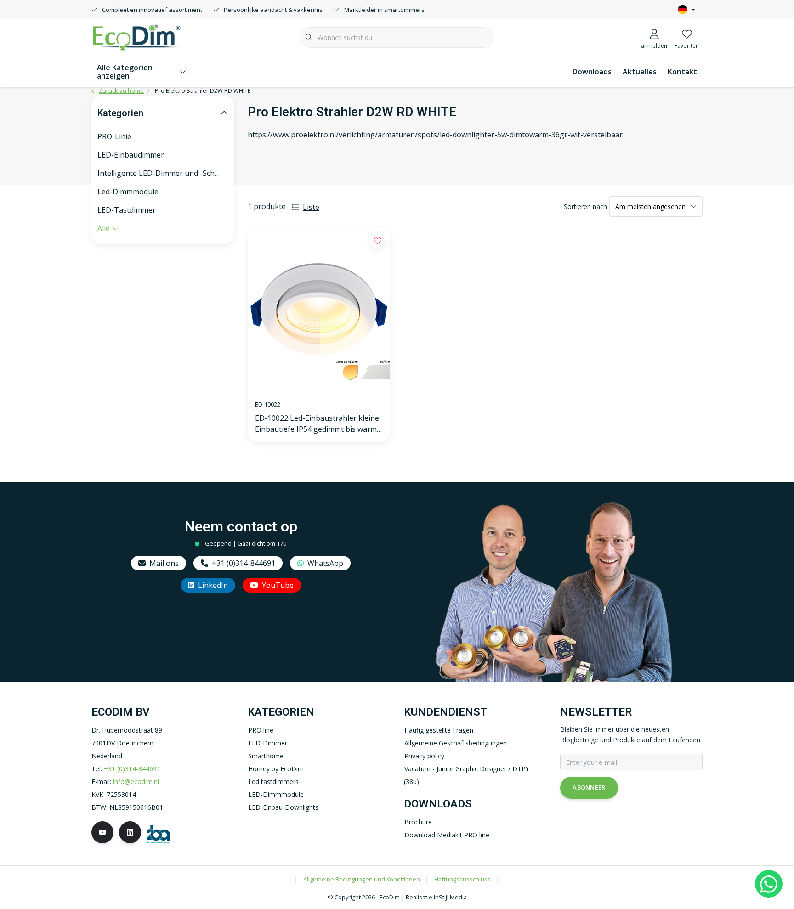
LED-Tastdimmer (126, 210)
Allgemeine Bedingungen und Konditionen (361, 879)
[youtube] (102, 832)
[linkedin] (130, 832)
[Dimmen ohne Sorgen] (136, 36)
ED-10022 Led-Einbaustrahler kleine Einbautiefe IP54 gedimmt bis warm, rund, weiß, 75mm (317, 424)
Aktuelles (640, 72)
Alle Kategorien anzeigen (125, 71)
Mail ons (164, 563)
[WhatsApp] (769, 884)
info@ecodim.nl (136, 781)
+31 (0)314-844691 (243, 563)
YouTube (278, 585)
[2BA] (158, 833)
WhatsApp (325, 563)
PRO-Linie (114, 136)
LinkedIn (213, 585)
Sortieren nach (585, 206)
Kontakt (682, 72)
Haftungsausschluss (462, 879)
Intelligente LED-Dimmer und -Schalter (162, 173)
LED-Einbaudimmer (130, 155)
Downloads (592, 72)
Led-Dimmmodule (128, 191)
